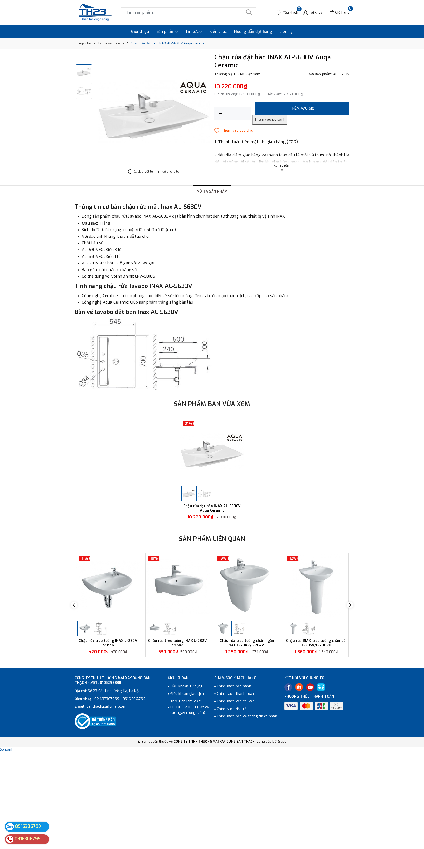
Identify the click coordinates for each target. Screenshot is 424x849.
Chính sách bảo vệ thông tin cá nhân (247, 716)
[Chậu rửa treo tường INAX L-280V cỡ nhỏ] (108, 586)
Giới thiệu (140, 31)
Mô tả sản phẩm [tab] (212, 191)
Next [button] (350, 605)
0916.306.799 (134, 699)
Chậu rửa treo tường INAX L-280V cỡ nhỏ (108, 643)
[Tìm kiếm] (248, 12)
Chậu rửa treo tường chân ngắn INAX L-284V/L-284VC (247, 643)
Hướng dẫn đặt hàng (253, 31)
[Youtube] (310, 687)
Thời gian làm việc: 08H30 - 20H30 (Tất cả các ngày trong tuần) (189, 707)
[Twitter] (299, 687)
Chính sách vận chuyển (236, 701)
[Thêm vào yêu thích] (234, 131)
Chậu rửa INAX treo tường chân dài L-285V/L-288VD (316, 643)
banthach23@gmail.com (106, 706)
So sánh (6, 749)
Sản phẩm (165, 31)
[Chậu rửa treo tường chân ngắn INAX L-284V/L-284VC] (247, 586)
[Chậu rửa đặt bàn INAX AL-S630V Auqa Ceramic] (212, 451)
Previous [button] (74, 605)
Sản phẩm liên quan (212, 539)
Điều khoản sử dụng (186, 686)
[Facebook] (288, 687)
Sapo (282, 741)
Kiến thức (218, 31)
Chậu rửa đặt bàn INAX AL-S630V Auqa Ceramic (212, 508)
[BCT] (95, 721)
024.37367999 (106, 699)
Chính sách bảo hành (234, 686)
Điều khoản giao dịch (187, 693)
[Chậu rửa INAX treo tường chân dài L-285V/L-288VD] (316, 586)
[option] (154, 111)
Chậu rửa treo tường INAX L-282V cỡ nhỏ (177, 643)
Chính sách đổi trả (232, 709)
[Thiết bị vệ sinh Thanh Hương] (95, 12)
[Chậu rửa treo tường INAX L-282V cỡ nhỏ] (178, 586)
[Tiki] (321, 687)
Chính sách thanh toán (235, 693)
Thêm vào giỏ (302, 108)
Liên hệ (286, 31)
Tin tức (192, 31)
